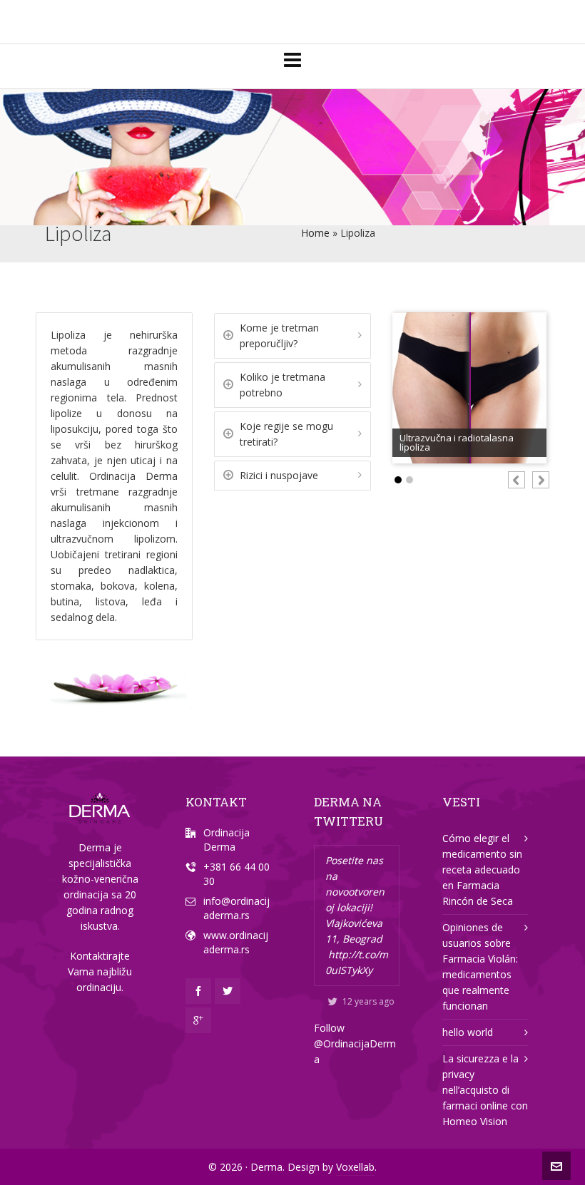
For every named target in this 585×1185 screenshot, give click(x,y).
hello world (467, 1032)
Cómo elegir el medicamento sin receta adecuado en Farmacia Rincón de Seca (482, 869)
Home (315, 233)
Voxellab (355, 1167)
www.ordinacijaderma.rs (235, 942)
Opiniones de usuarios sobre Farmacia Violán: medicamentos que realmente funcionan (480, 966)
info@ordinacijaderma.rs (236, 908)
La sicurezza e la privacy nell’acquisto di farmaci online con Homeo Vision (485, 1090)
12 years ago (368, 1001)
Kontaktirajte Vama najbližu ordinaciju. (100, 971)
